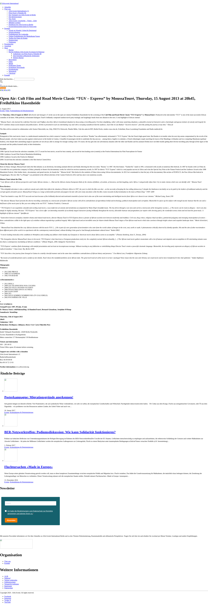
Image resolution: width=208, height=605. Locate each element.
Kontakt (7, 563)
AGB (6, 576)
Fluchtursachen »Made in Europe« (28, 467)
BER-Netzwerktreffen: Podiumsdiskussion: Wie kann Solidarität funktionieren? (60, 432)
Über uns (7, 561)
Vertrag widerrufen (10, 580)
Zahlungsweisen (9, 582)
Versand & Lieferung (11, 584)
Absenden (11, 520)
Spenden (3, 88)
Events (2, 111)
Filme (7, 111)
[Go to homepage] (9, 3)
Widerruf (7, 578)
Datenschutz (8, 588)
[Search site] (1, 82)
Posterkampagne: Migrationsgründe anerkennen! (38, 397)
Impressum (8, 586)
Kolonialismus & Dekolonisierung (22, 111)
